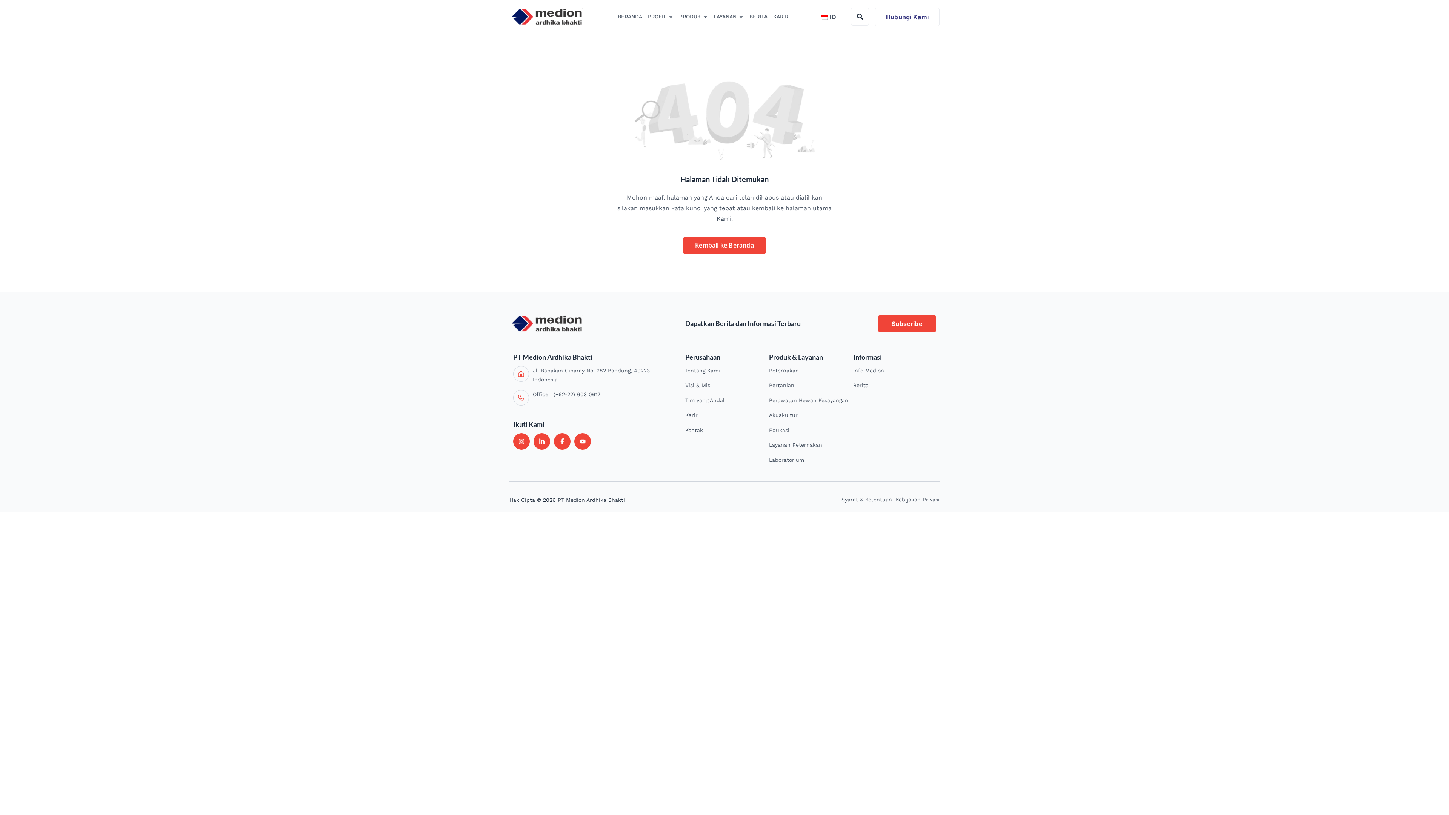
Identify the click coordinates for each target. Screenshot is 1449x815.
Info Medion (868, 371)
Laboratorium (786, 460)
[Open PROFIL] (671, 17)
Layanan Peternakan (795, 445)
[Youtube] (582, 441)
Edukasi (779, 430)
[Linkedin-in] (542, 441)
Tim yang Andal (704, 400)
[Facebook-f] (562, 441)
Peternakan (784, 371)
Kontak (694, 430)
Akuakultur (783, 415)
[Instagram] (521, 441)
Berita (861, 385)
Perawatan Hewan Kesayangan (808, 400)
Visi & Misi (698, 385)
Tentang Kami (702, 371)
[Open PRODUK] (705, 17)
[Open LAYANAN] (741, 17)
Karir (691, 415)
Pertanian (781, 385)
